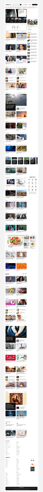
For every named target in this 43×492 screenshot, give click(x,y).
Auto (16, 133)
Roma (7, 274)
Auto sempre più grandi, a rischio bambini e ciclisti (9, 338)
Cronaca (19, 212)
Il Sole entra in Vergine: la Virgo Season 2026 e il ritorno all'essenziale (22, 408)
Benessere (17, 298)
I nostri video (7, 156)
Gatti (23, 365)
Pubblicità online (19, 429)
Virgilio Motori (8, 133)
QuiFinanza (7, 121)
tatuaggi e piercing (18, 450)
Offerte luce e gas (18, 473)
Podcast (26, 365)
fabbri (6, 445)
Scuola (6, 200)
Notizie (21, 133)
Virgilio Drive (7, 462)
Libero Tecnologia (8, 144)
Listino (23, 133)
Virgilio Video (17, 462)
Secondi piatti (20, 286)
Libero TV (17, 470)
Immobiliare (14, 121)
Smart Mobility (7, 478)
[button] (25, 15)
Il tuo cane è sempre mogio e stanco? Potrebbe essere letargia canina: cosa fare (12, 380)
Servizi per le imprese (9, 429)
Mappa (23, 275)
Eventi (12, 275)
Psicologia (20, 298)
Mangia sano (7, 307)
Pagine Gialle (7, 440)
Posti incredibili (25, 189)
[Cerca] (20, 4)
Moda (23, 43)
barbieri (17, 449)
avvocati (17, 452)
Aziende (17, 275)
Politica (20, 14)
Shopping (6, 473)
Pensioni (23, 121)
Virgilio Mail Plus (7, 460)
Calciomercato (17, 223)
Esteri (24, 212)
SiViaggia (7, 189)
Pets (6, 365)
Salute (23, 298)
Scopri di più (29, 29)
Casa (16, 175)
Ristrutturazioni (25, 166)
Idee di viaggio (16, 189)
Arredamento (21, 166)
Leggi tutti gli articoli (33, 235)
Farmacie (15, 275)
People (15, 43)
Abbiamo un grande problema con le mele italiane (21, 341)
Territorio (7, 284)
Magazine (7, 54)
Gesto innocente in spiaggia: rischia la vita (33, 162)
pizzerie (17, 445)
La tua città (17, 481)
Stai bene (6, 322)
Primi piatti (16, 286)
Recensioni (25, 144)
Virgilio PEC (7, 461)
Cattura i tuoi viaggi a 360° (30, 25)
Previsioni (26, 275)
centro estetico (17, 448)
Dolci (22, 286)
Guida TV (13, 54)
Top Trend (7, 438)
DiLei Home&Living (8, 166)
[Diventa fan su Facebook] (31, 460)
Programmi (18, 54)
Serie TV (26, 54)
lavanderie (7, 452)
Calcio (14, 223)
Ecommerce (23, 429)
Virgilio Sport (17, 460)
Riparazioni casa (25, 250)
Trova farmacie (17, 480)
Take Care (7, 298)
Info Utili (21, 121)
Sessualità (25, 298)
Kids (6, 353)
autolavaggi (7, 450)
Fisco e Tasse (17, 121)
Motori (6, 142)
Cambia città (7, 275)
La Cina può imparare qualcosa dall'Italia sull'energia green (10, 106)
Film (23, 54)
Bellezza (26, 43)
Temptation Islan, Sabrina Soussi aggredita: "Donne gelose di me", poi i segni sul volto (10, 63)
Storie (26, 212)
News (15, 54)
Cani (21, 365)
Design (18, 166)
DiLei (6, 43)
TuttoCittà (6, 484)
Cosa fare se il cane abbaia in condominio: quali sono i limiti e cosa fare (21, 373)
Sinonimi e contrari (18, 483)
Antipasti (14, 286)
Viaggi (6, 426)
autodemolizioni (7, 448)
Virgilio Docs (7, 463)
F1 (19, 223)
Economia (11, 121)
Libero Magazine (18, 469)
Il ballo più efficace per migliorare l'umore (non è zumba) (22, 313)
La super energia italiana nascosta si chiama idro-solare (22, 109)
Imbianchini (17, 250)
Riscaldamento (13, 250)
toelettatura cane (7, 453)
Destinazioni (12, 189)
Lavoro (26, 121)
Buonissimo (7, 286)
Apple (14, 144)
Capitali (22, 189)
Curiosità (26, 133)
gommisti (6, 449)
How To (20, 144)
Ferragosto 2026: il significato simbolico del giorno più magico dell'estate (20, 418)
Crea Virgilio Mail (35, 4)
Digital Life (17, 144)
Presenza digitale (15, 429)
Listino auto (7, 477)
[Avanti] (36, 160)
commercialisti (17, 453)
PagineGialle (7, 480)
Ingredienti (25, 286)
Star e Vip (18, 43)
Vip (16, 90)
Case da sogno (15, 166)
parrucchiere (17, 447)
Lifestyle (21, 43)
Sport (6, 223)
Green (6, 119)
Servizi (6, 451)
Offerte (22, 144)
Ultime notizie (16, 212)
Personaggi (21, 54)
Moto (18, 133)
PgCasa (7, 250)
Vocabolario (17, 482)
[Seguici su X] (33, 460)
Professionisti (18, 451)
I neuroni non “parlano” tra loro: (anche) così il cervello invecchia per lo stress (21, 306)
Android (12, 144)
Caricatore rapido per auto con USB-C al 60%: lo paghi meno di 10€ (33, 40)
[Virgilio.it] (8, 4)
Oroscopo (17, 419)
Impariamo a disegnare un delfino (20, 361)
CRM (26, 429)
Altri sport (25, 223)
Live (23, 223)
